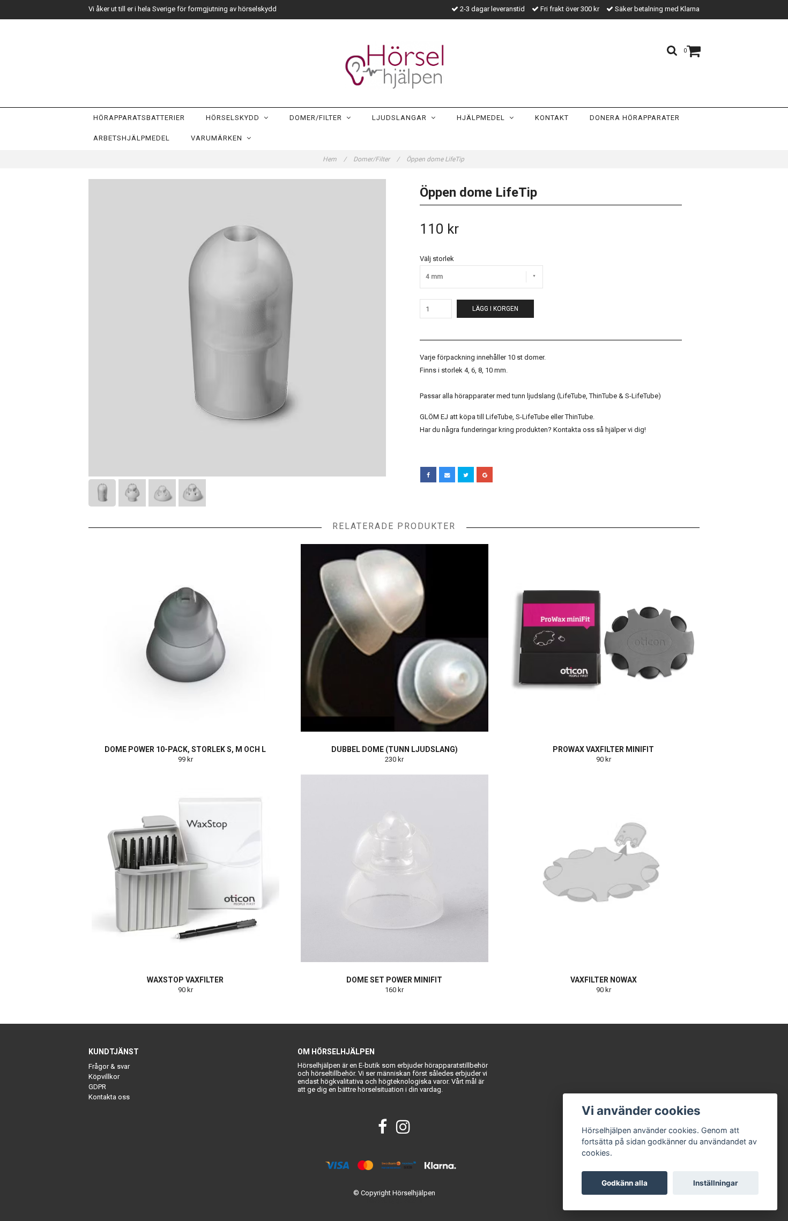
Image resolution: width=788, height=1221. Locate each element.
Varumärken (219, 138)
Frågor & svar (109, 1066)
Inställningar (715, 1183)
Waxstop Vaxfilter (185, 980)
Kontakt (552, 118)
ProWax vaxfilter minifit (603, 749)
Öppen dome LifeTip (436, 159)
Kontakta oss (109, 1097)
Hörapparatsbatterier (139, 118)
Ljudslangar (401, 118)
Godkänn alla (624, 1183)
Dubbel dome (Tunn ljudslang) (394, 749)
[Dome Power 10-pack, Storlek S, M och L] (185, 638)
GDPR (97, 1087)
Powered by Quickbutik (394, 1201)
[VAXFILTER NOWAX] (603, 868)
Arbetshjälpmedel (131, 138)
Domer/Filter (317, 118)
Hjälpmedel (483, 118)
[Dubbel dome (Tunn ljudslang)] (394, 638)
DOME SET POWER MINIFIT (394, 980)
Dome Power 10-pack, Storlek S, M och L (185, 749)
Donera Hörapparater (635, 118)
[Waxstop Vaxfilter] (185, 868)
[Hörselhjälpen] (394, 65)
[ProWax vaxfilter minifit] (603, 638)
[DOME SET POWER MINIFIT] (394, 868)
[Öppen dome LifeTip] (237, 328)
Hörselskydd (235, 118)
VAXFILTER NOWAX (603, 980)
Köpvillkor (104, 1077)
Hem (334, 159)
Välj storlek (437, 259)
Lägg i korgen (495, 308)
